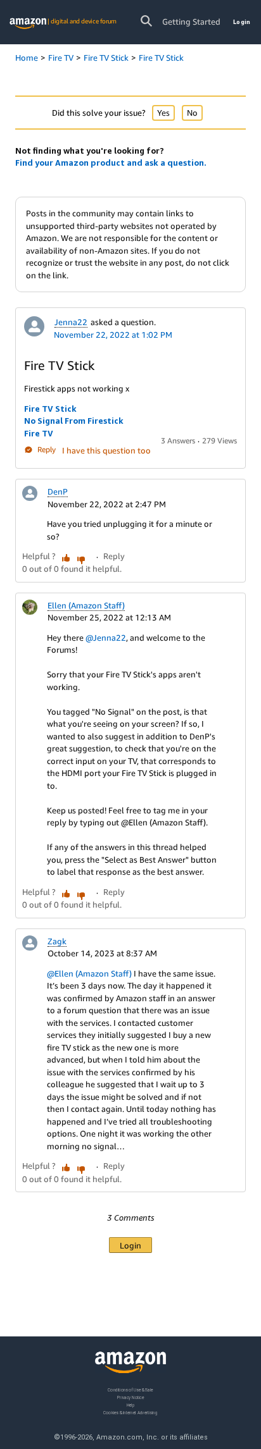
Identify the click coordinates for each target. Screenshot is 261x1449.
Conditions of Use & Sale (130, 1390)
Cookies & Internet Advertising (130, 1412)
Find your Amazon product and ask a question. (111, 162)
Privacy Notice (130, 1397)
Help (131, 1405)
